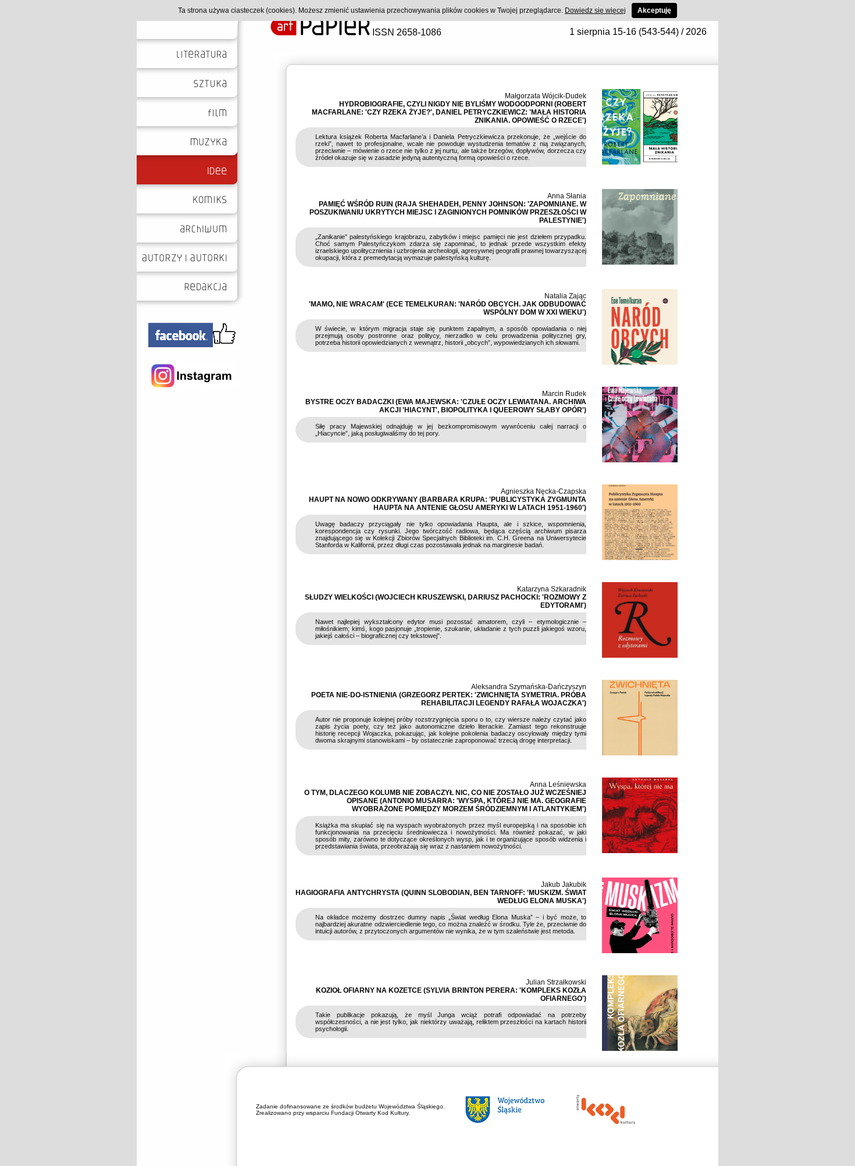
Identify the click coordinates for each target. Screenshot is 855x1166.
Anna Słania (566, 196)
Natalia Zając (565, 296)
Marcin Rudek (564, 394)
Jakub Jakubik (563, 884)
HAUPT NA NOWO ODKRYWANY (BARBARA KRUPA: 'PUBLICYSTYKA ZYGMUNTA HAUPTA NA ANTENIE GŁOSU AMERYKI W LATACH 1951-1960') (447, 503)
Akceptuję (654, 10)
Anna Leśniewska (558, 784)
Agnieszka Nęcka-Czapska (543, 491)
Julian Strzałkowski (556, 982)
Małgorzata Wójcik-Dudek (545, 96)
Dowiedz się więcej (595, 10)
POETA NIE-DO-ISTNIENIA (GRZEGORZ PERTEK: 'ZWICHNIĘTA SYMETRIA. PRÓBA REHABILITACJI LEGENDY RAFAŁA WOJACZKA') (448, 699)
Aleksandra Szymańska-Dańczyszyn (528, 687)
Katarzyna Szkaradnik (551, 589)
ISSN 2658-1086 (405, 32)
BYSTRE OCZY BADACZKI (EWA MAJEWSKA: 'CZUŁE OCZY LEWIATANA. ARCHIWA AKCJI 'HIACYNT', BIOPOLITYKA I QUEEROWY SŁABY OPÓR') (445, 406)
